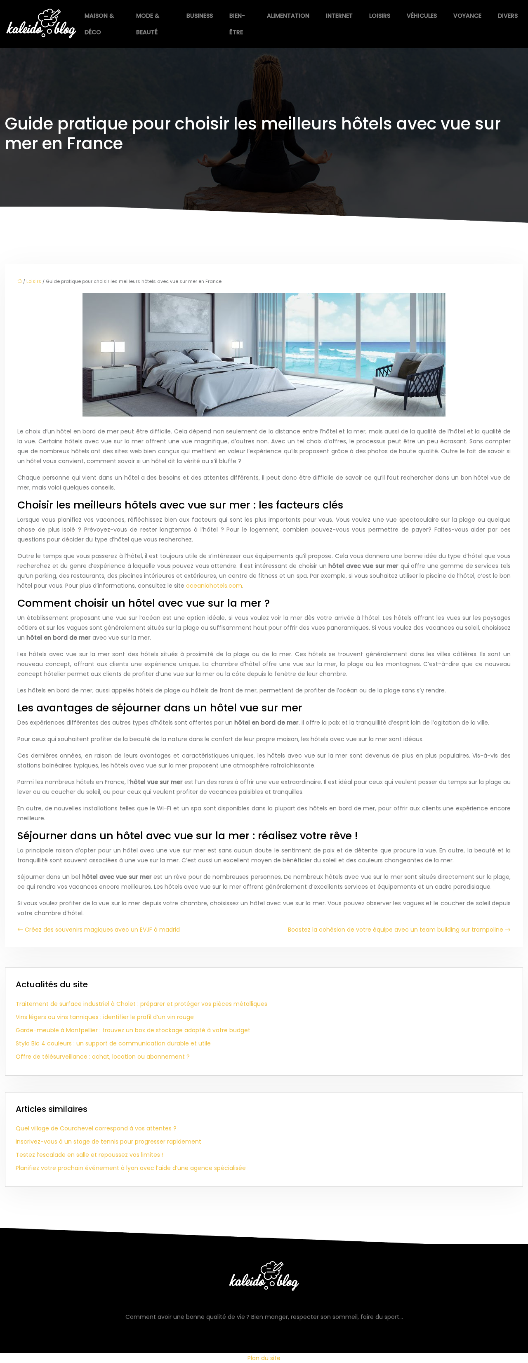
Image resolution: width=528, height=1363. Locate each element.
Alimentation (288, 16)
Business (199, 16)
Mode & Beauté (147, 24)
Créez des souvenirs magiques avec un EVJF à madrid (102, 929)
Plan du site (264, 1358)
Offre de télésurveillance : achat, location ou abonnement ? (103, 1056)
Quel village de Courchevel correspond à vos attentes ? (96, 1128)
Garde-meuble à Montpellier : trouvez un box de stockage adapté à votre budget (133, 1030)
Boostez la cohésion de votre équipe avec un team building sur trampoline (395, 929)
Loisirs (379, 16)
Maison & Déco (99, 24)
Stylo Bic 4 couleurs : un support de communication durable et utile (113, 1043)
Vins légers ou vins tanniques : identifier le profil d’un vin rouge (105, 1017)
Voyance (467, 16)
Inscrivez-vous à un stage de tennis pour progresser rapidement (108, 1141)
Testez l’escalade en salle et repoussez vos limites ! (89, 1155)
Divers (508, 16)
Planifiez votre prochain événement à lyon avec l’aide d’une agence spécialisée (131, 1168)
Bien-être (237, 24)
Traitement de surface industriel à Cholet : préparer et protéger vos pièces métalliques (141, 1004)
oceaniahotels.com (214, 585)
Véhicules (422, 16)
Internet (339, 16)
